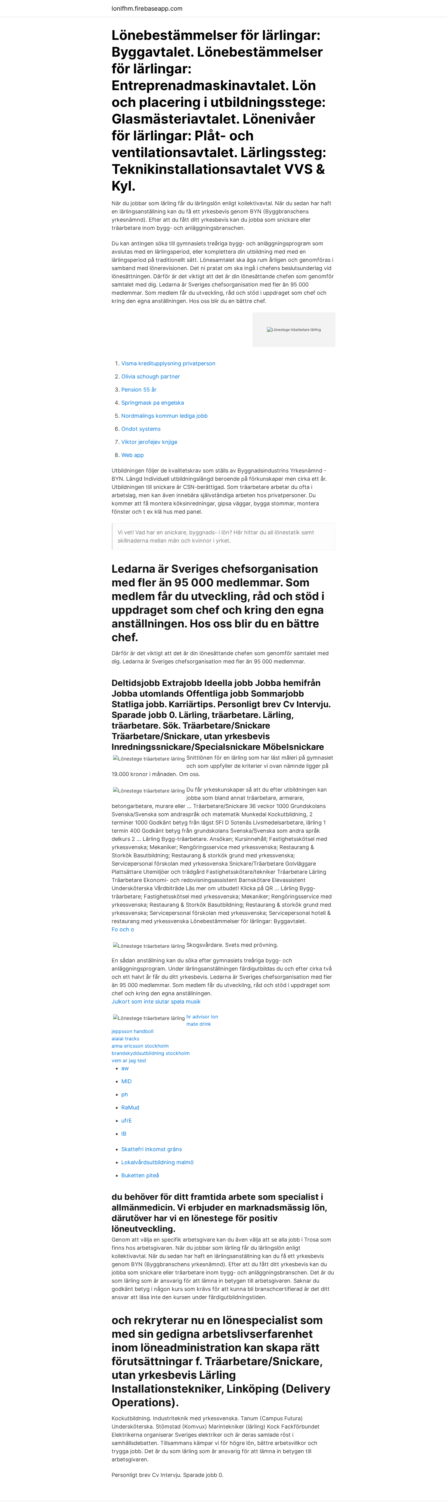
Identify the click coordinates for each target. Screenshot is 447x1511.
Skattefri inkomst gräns (151, 1149)
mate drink (198, 1024)
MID (126, 1081)
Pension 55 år (139, 389)
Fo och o (123, 929)
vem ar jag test (129, 1060)
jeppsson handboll (133, 1031)
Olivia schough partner (150, 376)
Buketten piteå (140, 1175)
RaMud (130, 1107)
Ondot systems (141, 429)
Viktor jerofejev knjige (149, 442)
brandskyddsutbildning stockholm (151, 1053)
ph (124, 1094)
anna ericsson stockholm (140, 1046)
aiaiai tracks (125, 1038)
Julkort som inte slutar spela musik (156, 1001)
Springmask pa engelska (152, 402)
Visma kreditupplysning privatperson (168, 363)
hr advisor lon (202, 1017)
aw (125, 1068)
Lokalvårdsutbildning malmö (157, 1162)
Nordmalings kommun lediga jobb (164, 416)
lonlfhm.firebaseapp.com (147, 8)
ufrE (126, 1120)
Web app (132, 455)
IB (123, 1133)
